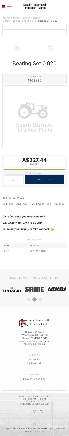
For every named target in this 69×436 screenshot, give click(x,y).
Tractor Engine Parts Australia (20, 21)
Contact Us (34, 363)
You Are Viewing (10, 17)
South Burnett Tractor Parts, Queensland (31, 428)
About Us (34, 359)
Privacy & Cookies (34, 379)
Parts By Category (31, 17)
